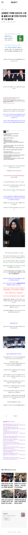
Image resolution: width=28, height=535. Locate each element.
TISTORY (14, 532)
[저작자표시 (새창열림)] (19, 416)
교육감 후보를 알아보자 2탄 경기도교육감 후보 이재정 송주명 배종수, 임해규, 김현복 (10, 429)
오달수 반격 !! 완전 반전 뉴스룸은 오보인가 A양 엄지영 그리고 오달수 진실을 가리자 (11, 444)
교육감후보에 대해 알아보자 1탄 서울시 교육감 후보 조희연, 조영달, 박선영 (10, 433)
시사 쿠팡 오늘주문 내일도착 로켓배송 (14, 47)
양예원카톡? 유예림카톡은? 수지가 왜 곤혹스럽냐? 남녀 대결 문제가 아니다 (11, 454)
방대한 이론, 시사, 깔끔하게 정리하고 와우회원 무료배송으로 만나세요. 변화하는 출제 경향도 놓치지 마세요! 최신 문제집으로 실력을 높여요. (14, 50)
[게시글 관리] (10, 416)
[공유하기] (8, 416)
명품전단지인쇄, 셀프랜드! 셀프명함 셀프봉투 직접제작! (9, 36)
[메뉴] (2, 2)
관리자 (19, 532)
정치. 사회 (5, 421)
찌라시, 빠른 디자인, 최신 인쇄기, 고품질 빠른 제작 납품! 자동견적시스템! (9, 39)
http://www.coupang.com (11, 45)
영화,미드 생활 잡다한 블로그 (9, 515)
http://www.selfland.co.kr (11, 33)
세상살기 (14, 2)
